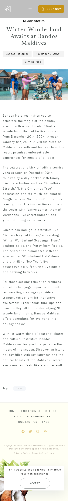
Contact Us (27, 422)
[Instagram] (38, 431)
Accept (34, 483)
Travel (19, 388)
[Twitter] (30, 431)
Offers (50, 411)
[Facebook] (23, 431)
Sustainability (39, 416)
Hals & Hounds (50, 448)
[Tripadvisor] (45, 431)
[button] (29, 9)
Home (12, 411)
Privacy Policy (22, 453)
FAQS (46, 422)
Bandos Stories (34, 21)
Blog (18, 416)
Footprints (30, 411)
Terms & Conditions (43, 453)
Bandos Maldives (17, 54)
